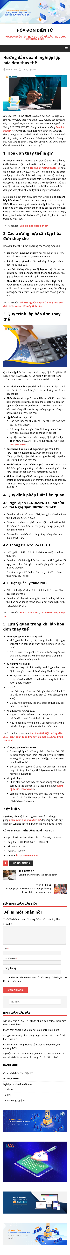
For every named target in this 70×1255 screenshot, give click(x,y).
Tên (5, 948)
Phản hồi (7, 924)
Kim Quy (7, 1020)
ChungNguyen (29, 69)
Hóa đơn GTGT (11, 1078)
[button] (65, 48)
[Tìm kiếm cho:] (35, 1002)
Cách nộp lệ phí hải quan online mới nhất (37, 1029)
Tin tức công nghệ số (14, 1100)
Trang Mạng (9, 968)
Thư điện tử (9, 958)
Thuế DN (8, 1089)
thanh (6, 1029)
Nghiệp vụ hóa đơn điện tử (17, 1084)
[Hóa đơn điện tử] (35, 22)
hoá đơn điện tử (21, 863)
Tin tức (7, 1095)
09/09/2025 (11, 69)
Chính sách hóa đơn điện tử (17, 1073)
